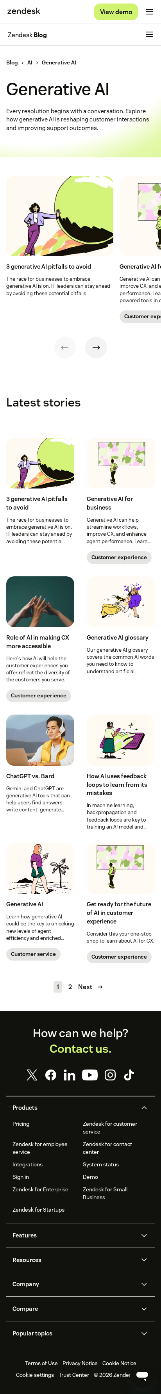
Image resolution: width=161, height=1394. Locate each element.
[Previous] (65, 347)
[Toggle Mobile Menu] (149, 11)
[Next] (96, 347)
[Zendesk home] (23, 11)
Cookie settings (35, 1374)
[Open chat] (142, 1375)
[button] (74, 1108)
